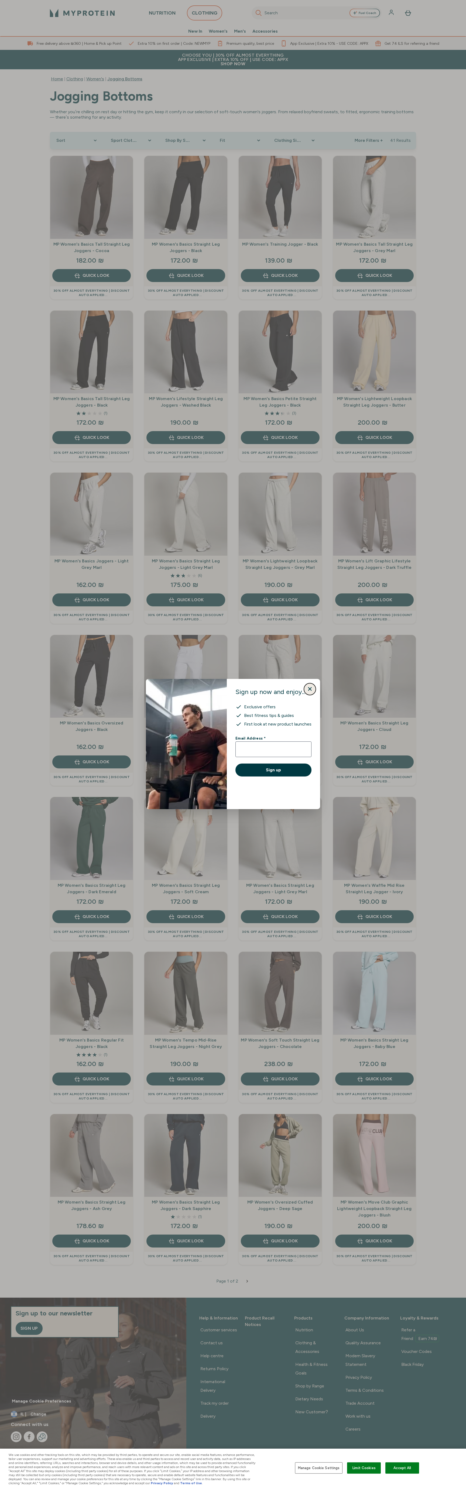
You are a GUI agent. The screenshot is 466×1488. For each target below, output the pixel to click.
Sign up (273, 770)
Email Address (250, 738)
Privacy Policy (162, 1483)
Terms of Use (191, 1483)
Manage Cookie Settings (319, 1468)
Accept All (402, 1468)
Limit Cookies (364, 1468)
